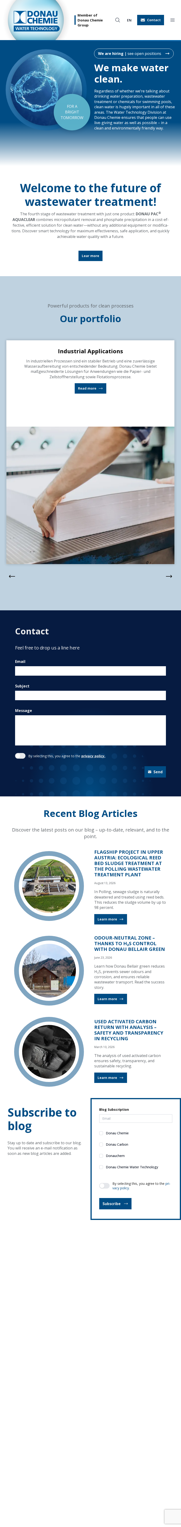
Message (23, 708)
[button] (150, 20)
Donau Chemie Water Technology (132, 1164)
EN (129, 20)
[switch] (20, 754)
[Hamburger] (172, 20)
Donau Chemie (117, 1130)
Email (20, 659)
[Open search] (117, 20)
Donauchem (115, 1153)
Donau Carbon (117, 1142)
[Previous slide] (12, 574)
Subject (22, 684)
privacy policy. (93, 753)
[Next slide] (169, 574)
